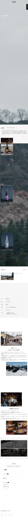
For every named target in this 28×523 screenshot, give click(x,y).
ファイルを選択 (5, 497)
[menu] (2, 2)
